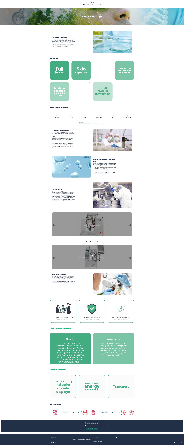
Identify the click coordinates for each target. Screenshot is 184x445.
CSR (94, 4)
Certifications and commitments (92, 428)
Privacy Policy (53, 442)
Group (84, 4)
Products (91, 4)
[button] (54, 225)
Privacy (52, 441)
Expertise (87, 4)
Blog (97, 4)
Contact (100, 4)
